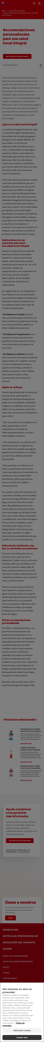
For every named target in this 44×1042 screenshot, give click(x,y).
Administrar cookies (22, 1030)
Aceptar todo (22, 1037)
